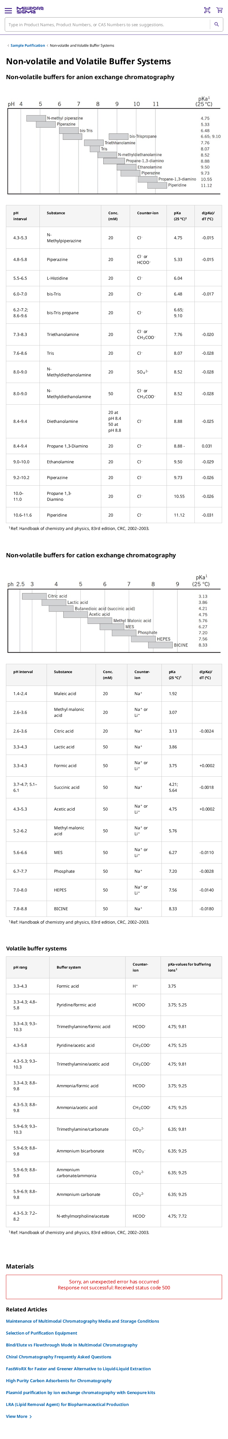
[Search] (216, 24)
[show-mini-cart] (219, 10)
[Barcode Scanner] (207, 10)
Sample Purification (28, 45)
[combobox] (114, 24)
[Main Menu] (8, 10)
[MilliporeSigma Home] (30, 10)
